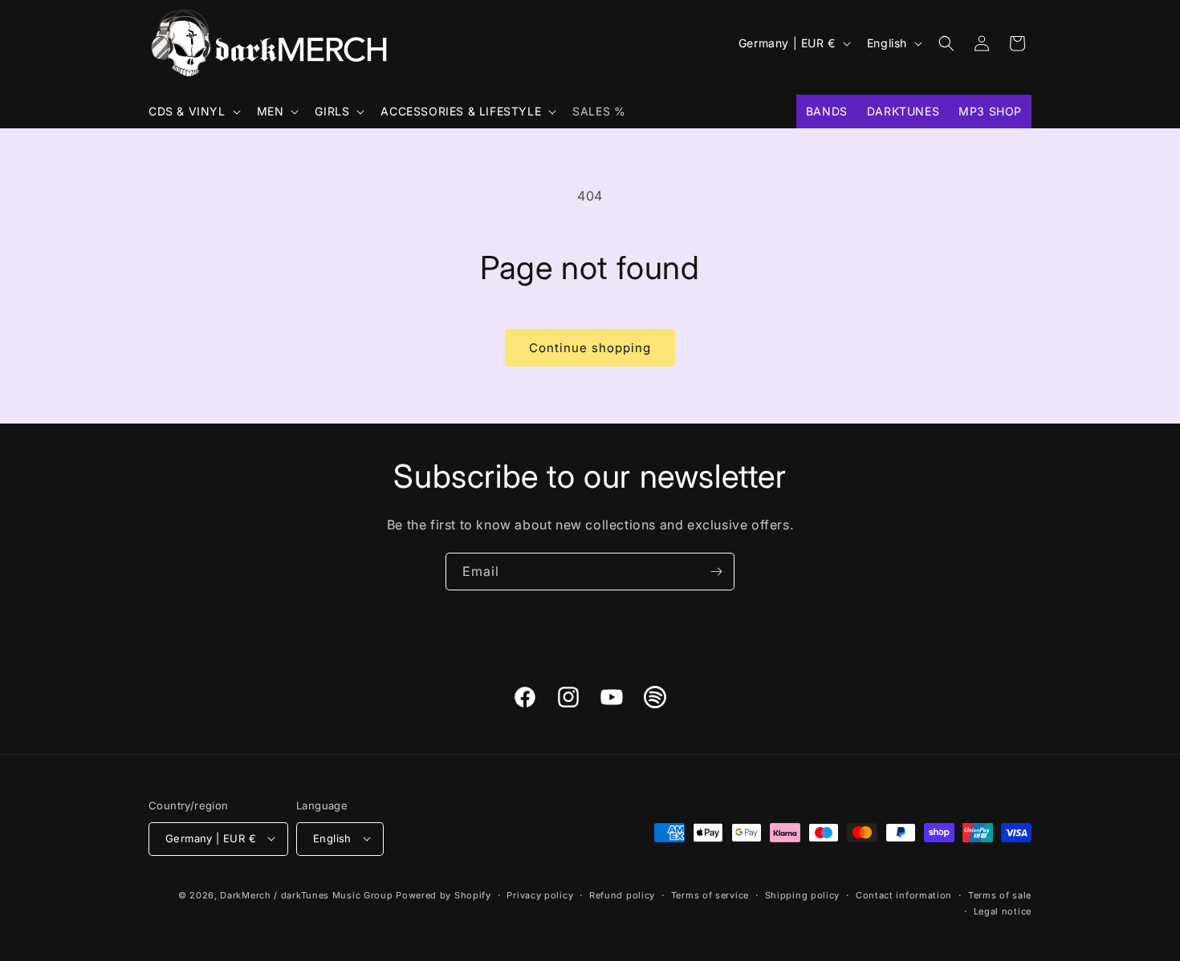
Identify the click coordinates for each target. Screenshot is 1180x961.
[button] (193, 111)
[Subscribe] (716, 571)
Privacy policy (540, 894)
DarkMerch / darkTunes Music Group (306, 894)
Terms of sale (999, 894)
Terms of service (710, 894)
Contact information (904, 894)
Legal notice (1002, 910)
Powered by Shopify (443, 894)
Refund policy (622, 894)
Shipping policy (802, 894)
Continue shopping (590, 347)
